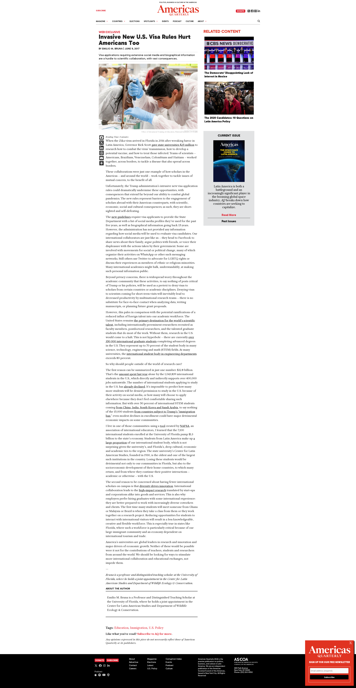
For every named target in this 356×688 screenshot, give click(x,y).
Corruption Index (174, 659)
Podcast (177, 21)
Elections (135, 21)
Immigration (138, 628)
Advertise (133, 662)
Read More (229, 215)
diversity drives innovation (156, 486)
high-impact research (152, 490)
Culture (190, 21)
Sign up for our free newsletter (329, 662)
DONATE (240, 11)
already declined (134, 386)
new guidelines (121, 217)
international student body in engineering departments (162, 354)
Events (165, 21)
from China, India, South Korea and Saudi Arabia (147, 407)
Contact (133, 665)
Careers (132, 668)
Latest (150, 665)
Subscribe (112, 660)
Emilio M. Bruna (112, 48)
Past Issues (229, 221)
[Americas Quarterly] (178, 10)
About (132, 659)
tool (162, 426)
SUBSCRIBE (101, 11)
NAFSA (184, 426)
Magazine (152, 659)
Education (121, 628)
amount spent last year (133, 374)
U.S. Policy (156, 628)
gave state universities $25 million (173, 145)
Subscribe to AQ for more (154, 634)
